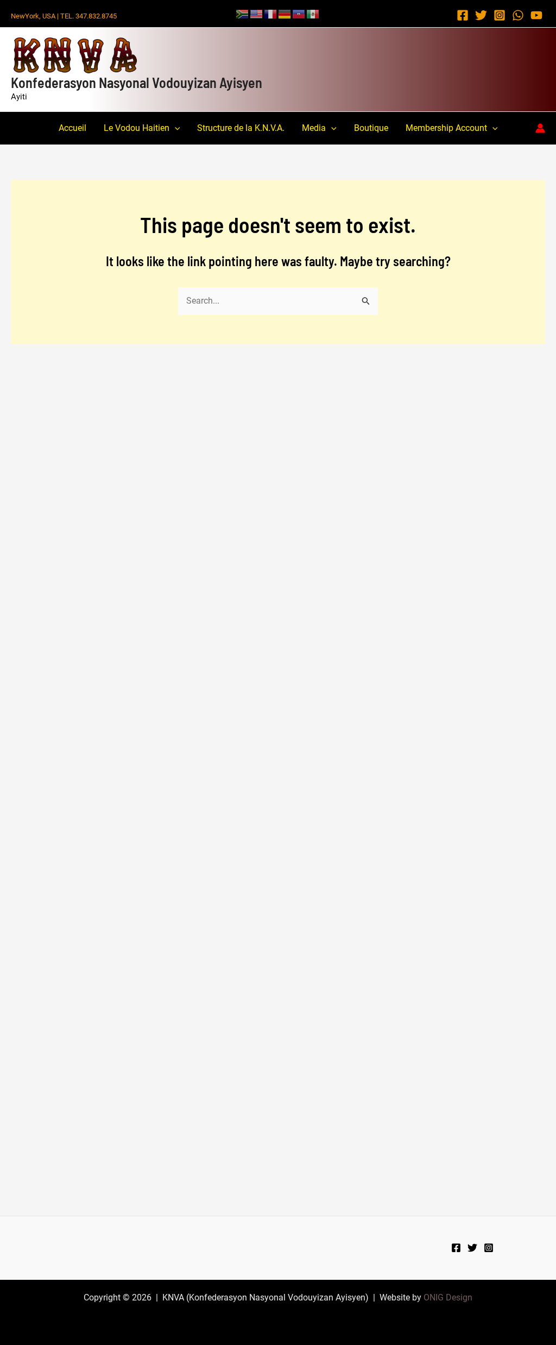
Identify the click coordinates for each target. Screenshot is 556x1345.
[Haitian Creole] (299, 13)
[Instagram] (500, 15)
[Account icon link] (540, 128)
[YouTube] (536, 15)
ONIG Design (448, 1297)
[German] (285, 13)
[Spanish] (313, 13)
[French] (271, 13)
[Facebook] (463, 15)
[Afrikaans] (243, 13)
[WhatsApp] (518, 15)
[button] (174, 128)
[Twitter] (481, 15)
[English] (257, 13)
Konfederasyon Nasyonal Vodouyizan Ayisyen (136, 82)
